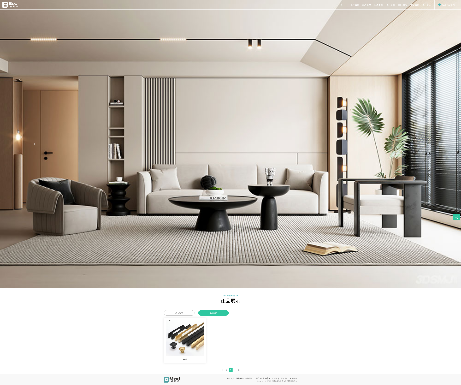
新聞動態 (402, 4)
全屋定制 (378, 4)
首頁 (342, 4)
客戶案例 (390, 4)
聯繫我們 (414, 4)
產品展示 (366, 4)
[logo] (10, 5)
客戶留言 (426, 4)
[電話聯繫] (456, 217)
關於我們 (354, 4)
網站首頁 (230, 378)
